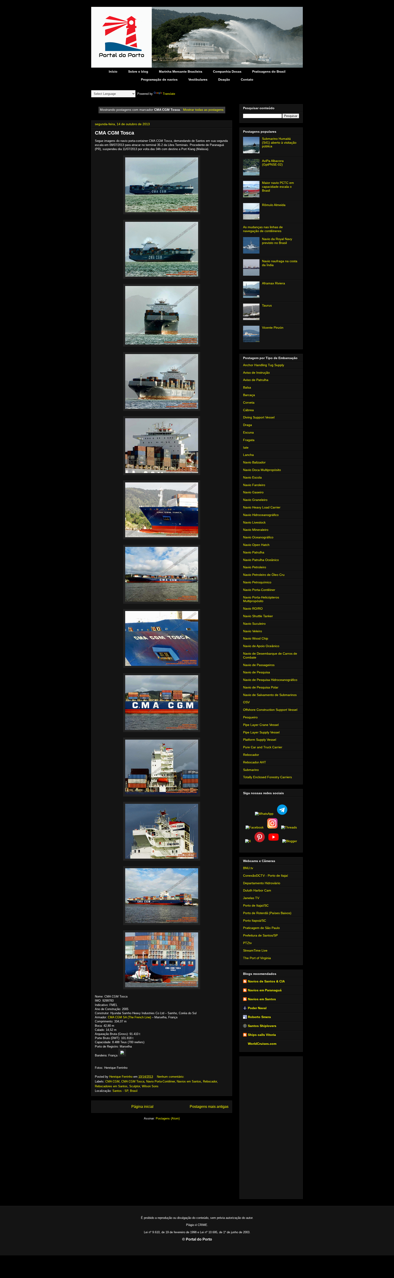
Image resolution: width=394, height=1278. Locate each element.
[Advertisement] (271, 1126)
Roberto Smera (259, 1017)
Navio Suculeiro (254, 623)
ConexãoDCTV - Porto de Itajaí (265, 875)
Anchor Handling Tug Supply (263, 365)
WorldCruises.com (262, 1043)
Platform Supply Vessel (259, 739)
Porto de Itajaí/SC (256, 905)
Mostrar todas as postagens (203, 109)
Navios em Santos (189, 1081)
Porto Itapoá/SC (254, 920)
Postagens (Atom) (168, 1118)
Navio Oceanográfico (258, 537)
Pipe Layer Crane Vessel (261, 725)
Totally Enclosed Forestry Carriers (267, 777)
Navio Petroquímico (257, 582)
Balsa (247, 387)
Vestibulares (197, 79)
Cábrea (248, 410)
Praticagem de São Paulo (261, 928)
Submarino (251, 770)
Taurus (267, 305)
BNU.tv (248, 868)
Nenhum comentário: (171, 1076)
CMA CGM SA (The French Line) (129, 1017)
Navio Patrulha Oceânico (261, 560)
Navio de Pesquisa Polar (260, 687)
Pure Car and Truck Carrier (262, 747)
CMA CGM (112, 1081)
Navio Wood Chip (255, 638)
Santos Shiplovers (262, 1026)
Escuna (248, 432)
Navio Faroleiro (254, 485)
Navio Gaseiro (253, 492)
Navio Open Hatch (256, 545)
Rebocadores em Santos (111, 1086)
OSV (246, 702)
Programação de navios (159, 79)
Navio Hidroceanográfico (261, 515)
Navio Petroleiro (254, 567)
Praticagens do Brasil (268, 71)
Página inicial (142, 1107)
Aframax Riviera (273, 283)
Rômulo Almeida (273, 205)
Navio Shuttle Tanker (258, 616)
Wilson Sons (150, 1086)
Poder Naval (257, 1008)
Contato (247, 79)
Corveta (248, 402)
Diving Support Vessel (259, 417)
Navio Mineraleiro (255, 530)
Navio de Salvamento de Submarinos (270, 695)
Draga (247, 425)
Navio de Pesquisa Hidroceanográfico (270, 680)
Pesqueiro (250, 717)
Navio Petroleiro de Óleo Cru (264, 575)
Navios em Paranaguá (265, 990)
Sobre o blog (138, 71)
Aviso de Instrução (256, 372)
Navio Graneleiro (255, 500)
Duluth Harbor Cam (257, 890)
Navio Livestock (254, 522)
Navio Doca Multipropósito (262, 470)
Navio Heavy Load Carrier (261, 507)
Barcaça (249, 395)
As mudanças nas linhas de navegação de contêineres (263, 229)
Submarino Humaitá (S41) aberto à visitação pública (279, 142)
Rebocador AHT (254, 762)
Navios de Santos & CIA (266, 981)
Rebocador (210, 1081)
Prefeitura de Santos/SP (260, 935)
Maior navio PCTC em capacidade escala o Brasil (278, 186)
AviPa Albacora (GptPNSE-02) (273, 163)
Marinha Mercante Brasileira (180, 71)
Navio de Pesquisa (256, 672)
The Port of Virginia (257, 958)
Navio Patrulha (253, 552)
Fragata (248, 440)
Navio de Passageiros (259, 665)
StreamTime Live (255, 950)
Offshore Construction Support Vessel (270, 710)
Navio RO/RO (253, 608)
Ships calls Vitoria (262, 1035)
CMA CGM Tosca (114, 133)
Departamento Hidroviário (261, 883)
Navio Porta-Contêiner (160, 1081)
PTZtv (247, 943)
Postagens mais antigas (209, 1107)
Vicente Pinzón (272, 327)
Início (113, 71)
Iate (246, 447)
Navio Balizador (254, 462)
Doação (224, 79)
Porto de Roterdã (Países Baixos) (267, 913)
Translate (169, 93)
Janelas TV (251, 898)
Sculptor (134, 1086)
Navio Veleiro (252, 631)
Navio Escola (252, 477)
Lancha (248, 455)
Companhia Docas (227, 71)
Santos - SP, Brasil (124, 1091)
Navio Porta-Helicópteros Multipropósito (261, 599)
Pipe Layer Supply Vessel (261, 732)
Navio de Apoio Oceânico (261, 646)
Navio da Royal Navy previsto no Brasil (277, 241)
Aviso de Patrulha (255, 380)
